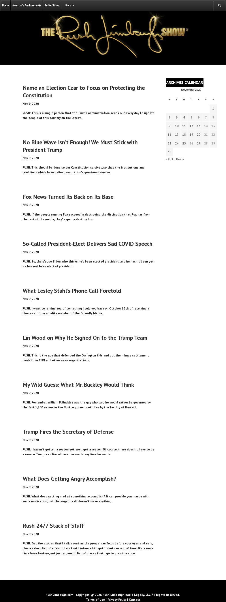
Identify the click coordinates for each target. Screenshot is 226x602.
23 (169, 143)
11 (184, 126)
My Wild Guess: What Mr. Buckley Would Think (78, 384)
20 (198, 135)
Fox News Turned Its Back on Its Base (68, 196)
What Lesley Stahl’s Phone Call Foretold (72, 290)
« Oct (169, 159)
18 (184, 135)
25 (184, 143)
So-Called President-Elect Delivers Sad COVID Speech (88, 243)
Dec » (180, 159)
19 (191, 135)
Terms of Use (95, 600)
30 (169, 152)
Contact (134, 600)
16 (169, 135)
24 (177, 143)
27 (198, 143)
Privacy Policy (116, 600)
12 (191, 126)
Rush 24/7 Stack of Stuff (53, 525)
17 (177, 135)
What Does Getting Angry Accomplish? (69, 478)
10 (177, 126)
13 (198, 126)
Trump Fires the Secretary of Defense (68, 431)
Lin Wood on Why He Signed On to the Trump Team (85, 337)
